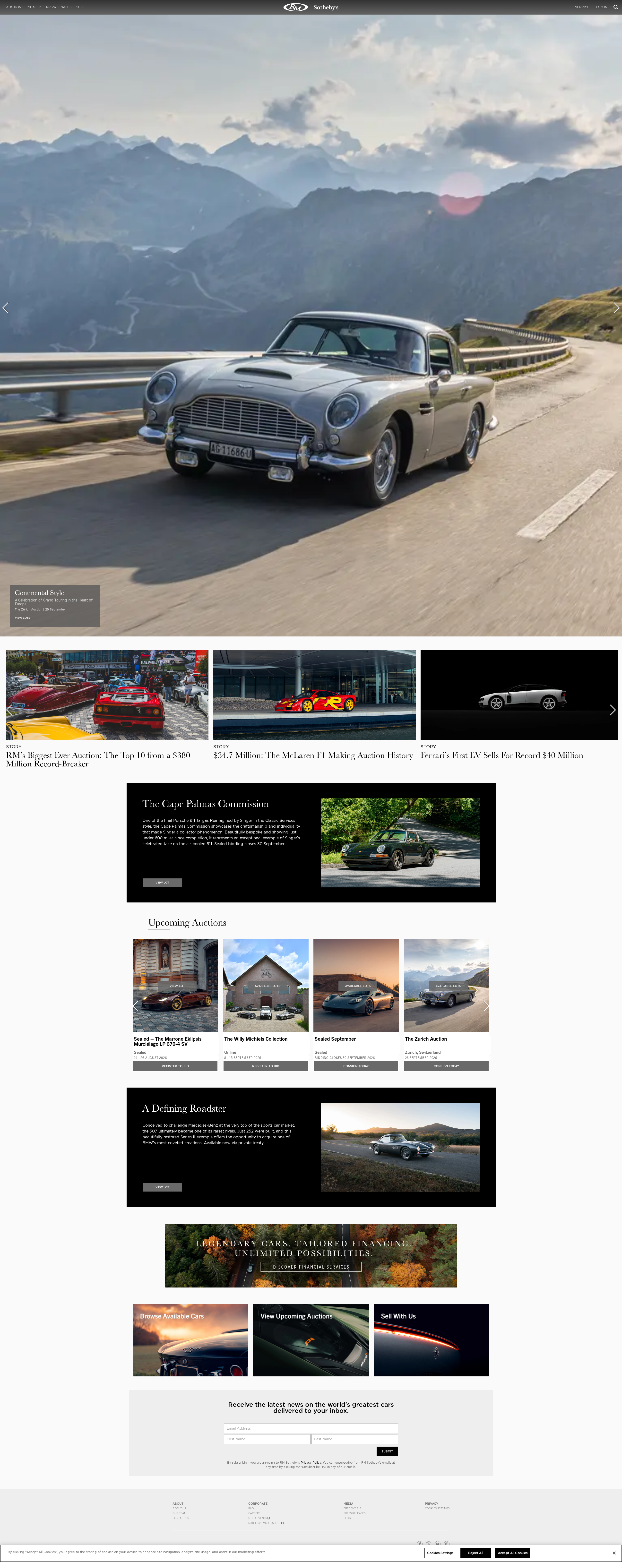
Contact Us (181, 1518)
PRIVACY (431, 1503)
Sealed (34, 7)
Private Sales (58, 7)
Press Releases (354, 1513)
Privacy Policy (311, 1462)
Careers (254, 1513)
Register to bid (175, 1066)
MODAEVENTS (258, 1518)
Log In (601, 7)
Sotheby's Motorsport (264, 1522)
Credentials (352, 1508)
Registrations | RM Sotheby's (311, 7)
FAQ (251, 1508)
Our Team (179, 1513)
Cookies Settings (437, 1508)
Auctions (14, 7)
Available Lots (267, 986)
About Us (179, 1508)
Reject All (475, 1553)
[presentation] (5, 307)
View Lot (177, 986)
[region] (311, 1553)
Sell (80, 7)
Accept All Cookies (512, 1553)
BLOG (347, 1518)
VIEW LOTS (22, 617)
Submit (387, 1451)
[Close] (614, 1553)
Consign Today (356, 1066)
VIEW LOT (162, 882)
